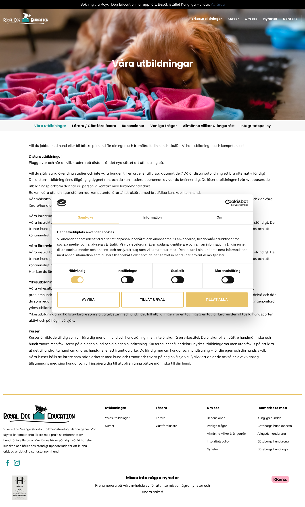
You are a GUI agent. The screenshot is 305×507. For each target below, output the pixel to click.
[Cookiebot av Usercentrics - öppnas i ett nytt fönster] (228, 202)
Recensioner (133, 125)
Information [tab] (152, 217)
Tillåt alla (217, 300)
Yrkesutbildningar (206, 19)
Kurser (233, 19)
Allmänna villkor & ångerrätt (209, 125)
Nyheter (270, 19)
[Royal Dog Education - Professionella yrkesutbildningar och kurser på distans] (25, 18)
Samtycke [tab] (85, 217)
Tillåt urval (152, 300)
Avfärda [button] (218, 4)
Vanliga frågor (163, 125)
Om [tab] (219, 217)
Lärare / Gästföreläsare (94, 125)
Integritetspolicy (255, 125)
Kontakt (290, 19)
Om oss (251, 19)
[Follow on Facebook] (8, 463)
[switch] (127, 279)
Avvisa (88, 300)
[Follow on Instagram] (17, 463)
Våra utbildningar (50, 125)
